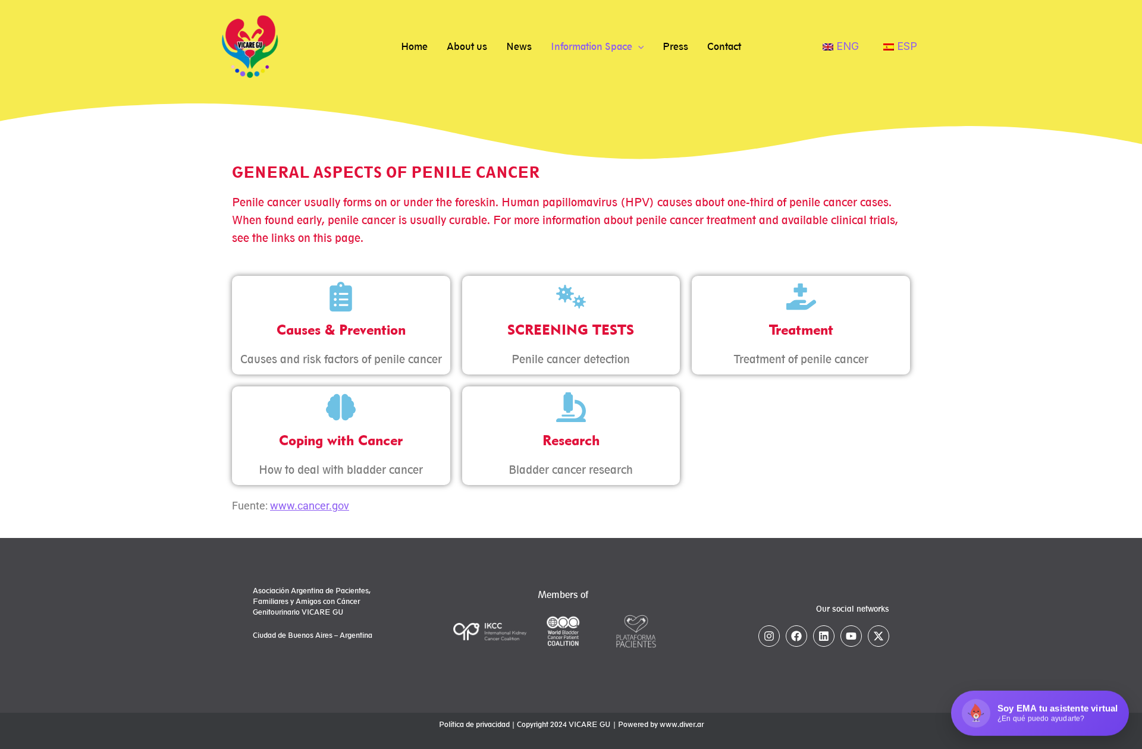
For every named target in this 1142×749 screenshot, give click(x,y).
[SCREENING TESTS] (571, 296)
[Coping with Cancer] (341, 407)
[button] (638, 46)
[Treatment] (801, 296)
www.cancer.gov (309, 505)
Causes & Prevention (341, 329)
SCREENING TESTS (570, 329)
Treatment (801, 329)
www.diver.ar (682, 724)
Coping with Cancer (341, 440)
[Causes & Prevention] (341, 296)
